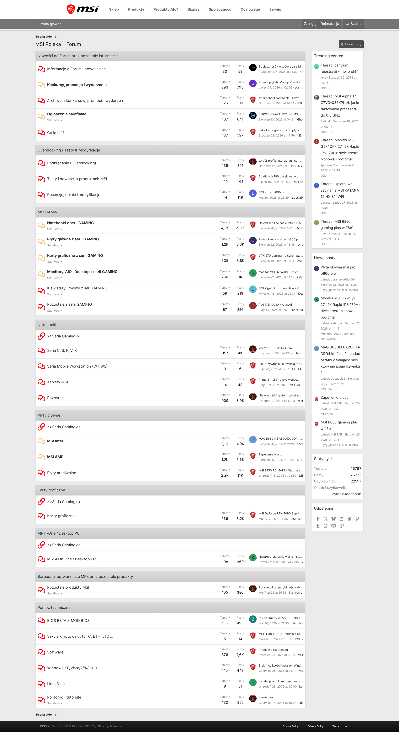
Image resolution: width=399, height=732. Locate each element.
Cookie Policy (290, 726)
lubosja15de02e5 (303, 197)
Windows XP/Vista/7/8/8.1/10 (72, 668)
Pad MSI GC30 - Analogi (275, 304)
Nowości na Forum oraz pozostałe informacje (78, 56)
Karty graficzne (51, 490)
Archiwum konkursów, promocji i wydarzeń (85, 100)
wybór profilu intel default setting (281, 160)
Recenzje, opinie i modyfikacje (73, 194)
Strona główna (49, 24)
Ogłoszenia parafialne (66, 114)
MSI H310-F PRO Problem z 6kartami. (284, 634)
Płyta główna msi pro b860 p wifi (281, 239)
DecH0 (303, 293)
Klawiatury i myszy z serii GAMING (77, 288)
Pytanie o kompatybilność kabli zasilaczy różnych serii (296, 587)
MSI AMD (55, 457)
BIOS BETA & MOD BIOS (68, 620)
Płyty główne (49, 415)
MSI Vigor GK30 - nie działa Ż (279, 288)
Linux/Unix (56, 684)
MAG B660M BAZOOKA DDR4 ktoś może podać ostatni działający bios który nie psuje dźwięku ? (340, 360)
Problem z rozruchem (273, 649)
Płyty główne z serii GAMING (73, 239)
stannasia (301, 87)
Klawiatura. (266, 697)
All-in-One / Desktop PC (59, 533)
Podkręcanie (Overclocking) (71, 163)
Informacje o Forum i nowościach (76, 69)
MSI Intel (55, 441)
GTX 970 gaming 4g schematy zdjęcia (285, 255)
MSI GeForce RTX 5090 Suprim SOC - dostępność (293, 513)
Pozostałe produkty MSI (68, 587)
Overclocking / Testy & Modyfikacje (69, 150)
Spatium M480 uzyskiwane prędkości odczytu (290, 176)
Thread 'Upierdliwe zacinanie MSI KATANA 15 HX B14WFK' (340, 190)
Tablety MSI (57, 382)
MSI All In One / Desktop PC (71, 559)
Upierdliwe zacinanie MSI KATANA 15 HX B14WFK (292, 223)
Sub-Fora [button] (53, 120)
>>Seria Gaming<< (63, 336)
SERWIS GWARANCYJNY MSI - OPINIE (285, 114)
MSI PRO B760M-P (271, 192)
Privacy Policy (315, 726)
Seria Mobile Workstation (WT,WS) (77, 366)
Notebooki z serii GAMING (70, 223)
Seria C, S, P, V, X (62, 350)
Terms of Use (339, 726)
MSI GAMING (49, 212)
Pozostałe (55, 398)
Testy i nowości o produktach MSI (77, 179)
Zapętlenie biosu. (270, 454)
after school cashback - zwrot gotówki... (286, 98)
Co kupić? (55, 132)
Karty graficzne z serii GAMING (75, 255)
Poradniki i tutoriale (64, 697)
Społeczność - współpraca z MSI (281, 66)
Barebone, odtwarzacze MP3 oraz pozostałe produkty (85, 576)
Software (55, 652)
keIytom (302, 277)
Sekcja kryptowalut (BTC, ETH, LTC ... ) (81, 636)
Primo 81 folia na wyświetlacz (279, 379)
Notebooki (47, 324)
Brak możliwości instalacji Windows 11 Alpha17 (290, 665)
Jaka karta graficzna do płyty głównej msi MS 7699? (294, 130)
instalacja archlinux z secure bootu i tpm (286, 681)
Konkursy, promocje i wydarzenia (77, 84)
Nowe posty (324, 258)
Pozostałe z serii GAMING (69, 304)
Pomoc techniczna (54, 607)
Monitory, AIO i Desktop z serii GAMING (82, 271)
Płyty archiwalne (61, 473)
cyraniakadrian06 (346, 494)
